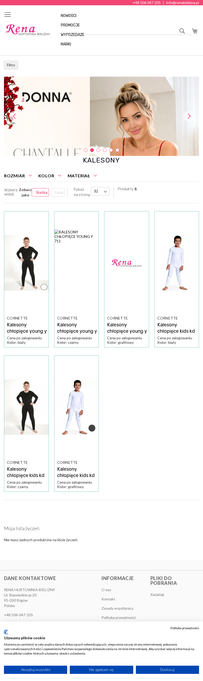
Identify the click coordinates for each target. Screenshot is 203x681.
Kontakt (108, 599)
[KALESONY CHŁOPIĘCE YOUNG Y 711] (26, 262)
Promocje (70, 25)
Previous (14, 116)
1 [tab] (85, 150)
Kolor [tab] (46, 175)
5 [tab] (111, 150)
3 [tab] (98, 150)
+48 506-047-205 (18, 615)
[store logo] (27, 29)
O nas (106, 589)
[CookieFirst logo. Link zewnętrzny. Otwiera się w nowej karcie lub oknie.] (6, 632)
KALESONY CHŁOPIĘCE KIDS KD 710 (176, 331)
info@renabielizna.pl (182, 2)
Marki (66, 44)
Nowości (68, 15)
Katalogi (157, 594)
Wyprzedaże (72, 35)
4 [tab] (105, 150)
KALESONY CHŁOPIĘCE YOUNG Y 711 (27, 331)
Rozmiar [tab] (14, 175)
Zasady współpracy (117, 608)
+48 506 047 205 (147, 2)
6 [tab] (117, 150)
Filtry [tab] (11, 65)
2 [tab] (92, 150)
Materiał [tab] (79, 175)
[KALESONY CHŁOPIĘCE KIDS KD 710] (177, 262)
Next (188, 116)
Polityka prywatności (184, 628)
